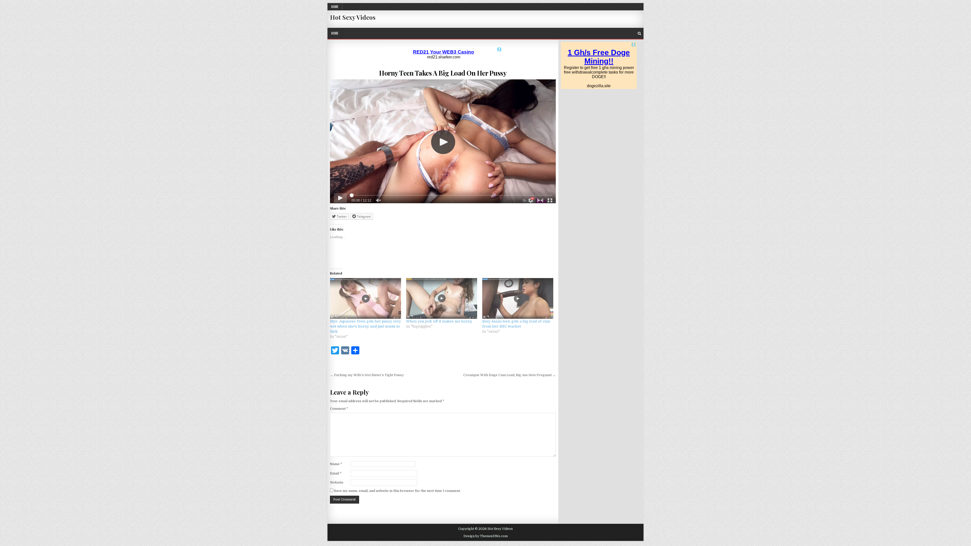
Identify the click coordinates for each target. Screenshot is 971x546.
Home (334, 6)
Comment (339, 409)
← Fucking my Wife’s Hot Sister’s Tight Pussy (367, 375)
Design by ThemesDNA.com (486, 536)
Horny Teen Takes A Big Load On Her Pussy (442, 73)
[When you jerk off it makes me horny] (441, 298)
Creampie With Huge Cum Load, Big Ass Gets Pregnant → (509, 375)
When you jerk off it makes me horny (439, 321)
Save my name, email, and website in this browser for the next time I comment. (397, 491)
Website (336, 482)
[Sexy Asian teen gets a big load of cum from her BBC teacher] (517, 298)
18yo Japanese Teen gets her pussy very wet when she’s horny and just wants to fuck (365, 326)
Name (336, 464)
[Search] (639, 33)
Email (336, 473)
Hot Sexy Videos (353, 17)
